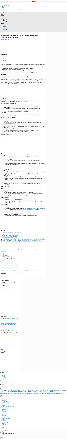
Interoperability (28, 240)
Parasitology (3, 423)
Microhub (13, 241)
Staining (3, 426)
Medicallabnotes (3, 241)
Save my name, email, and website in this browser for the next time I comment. (13, 272)
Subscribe (1, 437)
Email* (2, 349)
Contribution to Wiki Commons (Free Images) (8, 407)
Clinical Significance (33, 390)
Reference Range (29, 393)
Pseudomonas (21, 393)
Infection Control (64, 390)
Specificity (35, 393)
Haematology (5, 19)
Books (3, 404)
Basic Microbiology (5, 401)
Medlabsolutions (8, 241)
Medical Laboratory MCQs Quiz (6, 416)
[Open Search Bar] (1, 22)
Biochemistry (5, 20)
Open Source (21, 241)
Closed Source (19, 239)
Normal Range (62, 391)
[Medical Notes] (4, 14)
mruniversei (53, 391)
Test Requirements (42, 393)
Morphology (48, 391)
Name (1, 431)
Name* (2, 347)
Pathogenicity (7, 393)
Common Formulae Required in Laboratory (8, 406)
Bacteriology (4, 18)
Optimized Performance (38, 241)
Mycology (3, 421)
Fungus (49, 390)
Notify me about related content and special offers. (7, 433)
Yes (1, 434)
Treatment (50, 393)
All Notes (4, 26)
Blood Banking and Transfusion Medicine (8, 403)
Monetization (17, 241)
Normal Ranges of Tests (5, 422)
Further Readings (5, 62)
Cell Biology (4, 405)
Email (1, 432)
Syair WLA (2, 332)
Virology (3, 428)
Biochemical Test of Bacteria (6, 402)
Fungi (47, 390)
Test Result (46, 393)
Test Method (38, 393)
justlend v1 (2, 323)
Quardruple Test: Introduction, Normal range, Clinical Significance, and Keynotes (14, 243)
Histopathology (5, 21)
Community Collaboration (37, 239)
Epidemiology (44, 390)
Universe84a (56, 393)
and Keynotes (3, 390)
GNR (55, 390)
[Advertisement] (23, 46)
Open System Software (31, 241)
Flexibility (19, 240)
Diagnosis (40, 390)
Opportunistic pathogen (2, 393)
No (3, 434)
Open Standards (25, 241)
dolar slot (2, 327)
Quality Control (24, 393)
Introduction (4, 60)
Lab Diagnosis (6, 391)
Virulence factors (62, 393)
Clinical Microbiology (23, 390)
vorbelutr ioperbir (5, 255)
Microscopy (3, 419)
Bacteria (14, 390)
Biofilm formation (19, 390)
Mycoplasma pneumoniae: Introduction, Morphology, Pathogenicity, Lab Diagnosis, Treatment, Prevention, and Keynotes (9, 324)
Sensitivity (32, 393)
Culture (38, 390)
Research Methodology (13, 239)
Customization (16, 240)
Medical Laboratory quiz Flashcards (7, 417)
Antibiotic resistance (9, 390)
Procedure (18, 393)
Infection (3, 414)
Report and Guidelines (5, 425)
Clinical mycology (28, 390)
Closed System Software (25, 239)
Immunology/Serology (5, 413)
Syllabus (3, 427)
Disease (3, 410)
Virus (65, 393)
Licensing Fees (33, 240)
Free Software (24, 240)
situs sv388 (2, 318)
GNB (52, 390)
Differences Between (5, 409)
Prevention (11, 393)
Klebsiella (1, 391)
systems (4, 64)
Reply (4, 260)
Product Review (4, 424)
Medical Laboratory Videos (6, 418)
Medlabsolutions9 (32, 391)
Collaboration (31, 239)
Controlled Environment (10, 240)
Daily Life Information (5, 408)
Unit (52, 393)
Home (4, 25)
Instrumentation (4, 415)
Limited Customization (38, 240)
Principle (15, 393)
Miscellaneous (7, 239)
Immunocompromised (58, 390)
